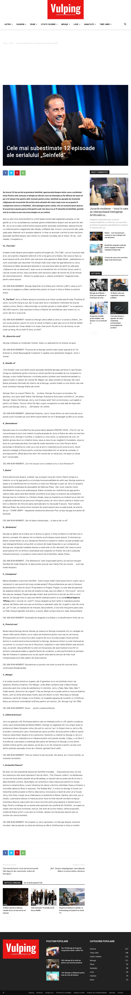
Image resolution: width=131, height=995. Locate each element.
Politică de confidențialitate (97, 993)
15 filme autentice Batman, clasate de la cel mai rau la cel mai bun (14, 910)
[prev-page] (4, 918)
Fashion (20, 24)
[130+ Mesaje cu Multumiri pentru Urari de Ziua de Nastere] (52, 976)
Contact (120, 993)
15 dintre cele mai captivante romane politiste (117, 295)
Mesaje (64, 24)
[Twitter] (11, 172)
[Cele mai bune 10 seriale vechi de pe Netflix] (43, 897)
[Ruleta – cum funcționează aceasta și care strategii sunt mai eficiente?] (96, 236)
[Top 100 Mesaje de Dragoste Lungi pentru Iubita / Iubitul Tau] (52, 951)
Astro (8, 24)
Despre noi (49, 993)
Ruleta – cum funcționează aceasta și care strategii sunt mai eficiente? (115, 235)
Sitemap (112, 993)
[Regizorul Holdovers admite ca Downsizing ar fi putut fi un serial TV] (72, 897)
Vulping (31, 993)
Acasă (5, 43)
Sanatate (89, 24)
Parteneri (39, 993)
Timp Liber (105, 24)
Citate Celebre (48, 24)
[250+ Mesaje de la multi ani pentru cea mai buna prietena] (52, 963)
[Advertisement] (65, 36)
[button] (125, 24)
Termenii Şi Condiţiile (63, 993)
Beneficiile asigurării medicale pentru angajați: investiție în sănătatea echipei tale (115, 247)
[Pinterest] (17, 172)
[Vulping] (65, 9)
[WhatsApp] (23, 172)
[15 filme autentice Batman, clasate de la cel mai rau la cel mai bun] (15, 897)
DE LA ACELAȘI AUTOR (33, 883)
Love (76, 24)
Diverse (113, 313)
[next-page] (8, 918)
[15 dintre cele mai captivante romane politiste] (119, 285)
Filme (32, 24)
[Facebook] (5, 172)
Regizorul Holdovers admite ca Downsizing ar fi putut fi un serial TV (71, 910)
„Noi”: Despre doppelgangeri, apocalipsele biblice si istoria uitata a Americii (67, 869)
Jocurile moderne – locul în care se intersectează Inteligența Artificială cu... (109, 212)
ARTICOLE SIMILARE (12, 883)
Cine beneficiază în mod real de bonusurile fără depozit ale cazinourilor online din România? (20, 871)
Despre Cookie (79, 993)
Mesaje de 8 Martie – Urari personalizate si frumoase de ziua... (98, 295)
